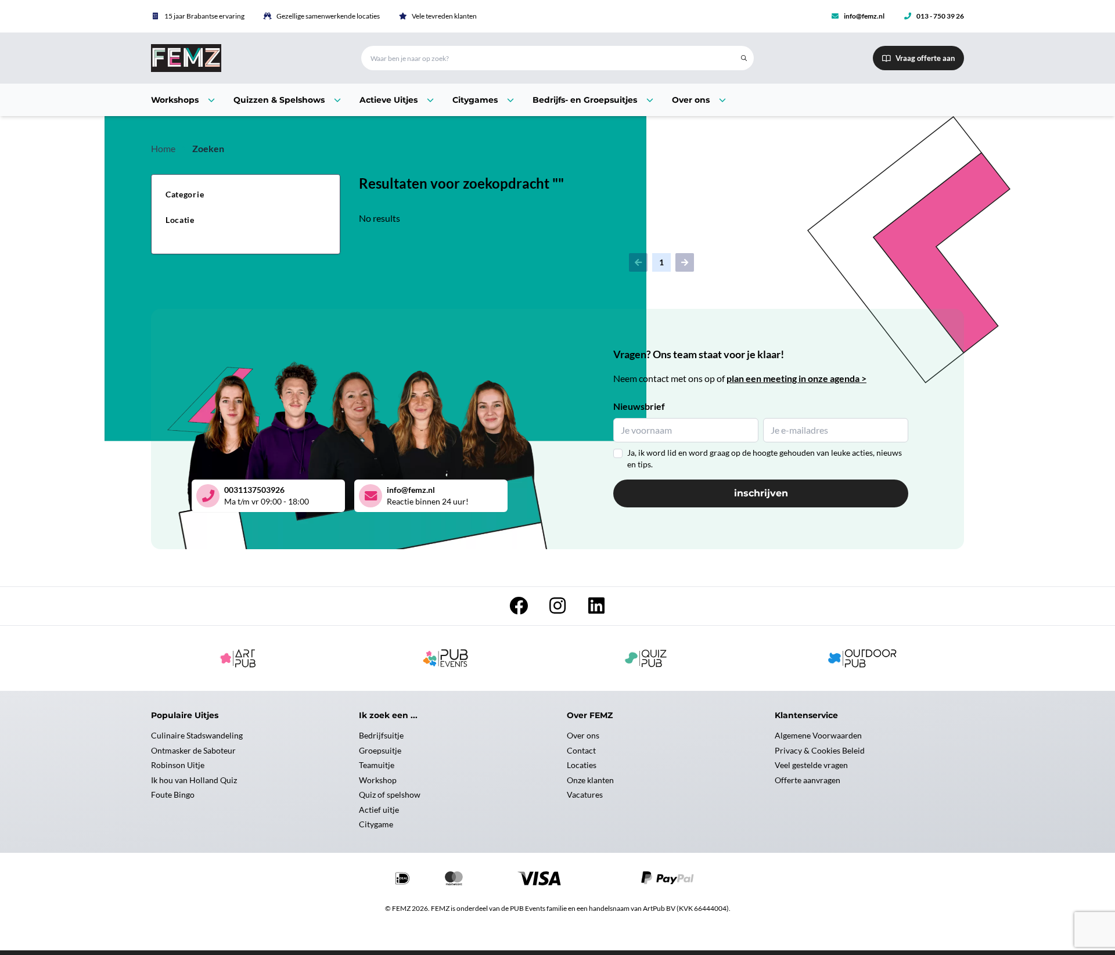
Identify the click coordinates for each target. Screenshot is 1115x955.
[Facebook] (519, 608)
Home (163, 148)
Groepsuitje (380, 750)
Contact (581, 750)
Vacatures (585, 794)
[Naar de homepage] (242, 58)
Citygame (376, 824)
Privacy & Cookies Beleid (820, 750)
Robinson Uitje (177, 765)
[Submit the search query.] (744, 58)
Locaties (581, 765)
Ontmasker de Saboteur (193, 750)
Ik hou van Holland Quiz (194, 780)
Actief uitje (379, 810)
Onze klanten (590, 780)
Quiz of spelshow (389, 794)
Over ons (583, 735)
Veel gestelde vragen (811, 765)
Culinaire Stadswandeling (197, 735)
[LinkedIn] (596, 608)
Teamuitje (376, 765)
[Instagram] (558, 608)
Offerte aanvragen (807, 780)
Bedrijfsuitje (381, 735)
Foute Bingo (173, 794)
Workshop (378, 780)
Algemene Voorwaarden (818, 735)
